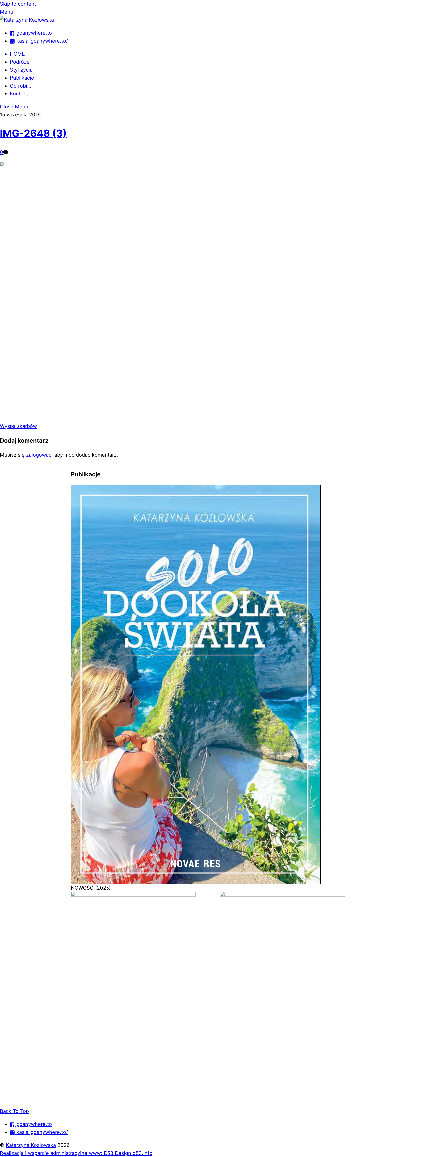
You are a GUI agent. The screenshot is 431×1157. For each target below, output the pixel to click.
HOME (17, 54)
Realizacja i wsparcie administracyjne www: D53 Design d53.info (76, 1153)
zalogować (38, 455)
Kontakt (19, 94)
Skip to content (18, 4)
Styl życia (21, 70)
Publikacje (22, 78)
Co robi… (20, 86)
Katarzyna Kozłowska (31, 1145)
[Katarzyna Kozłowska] (27, 20)
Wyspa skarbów (18, 426)
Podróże (20, 62)
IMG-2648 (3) (33, 133)
